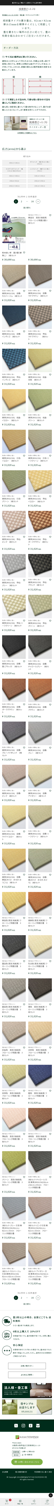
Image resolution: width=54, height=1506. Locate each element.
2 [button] (21, 201)
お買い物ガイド (26, 1366)
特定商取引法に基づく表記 (43, 1472)
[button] (38, 201)
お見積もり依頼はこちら (27, 133)
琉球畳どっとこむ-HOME (10, 15)
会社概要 (5, 1472)
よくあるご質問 (26, 1375)
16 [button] (32, 201)
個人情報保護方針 (21, 1472)
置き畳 (22, 15)
